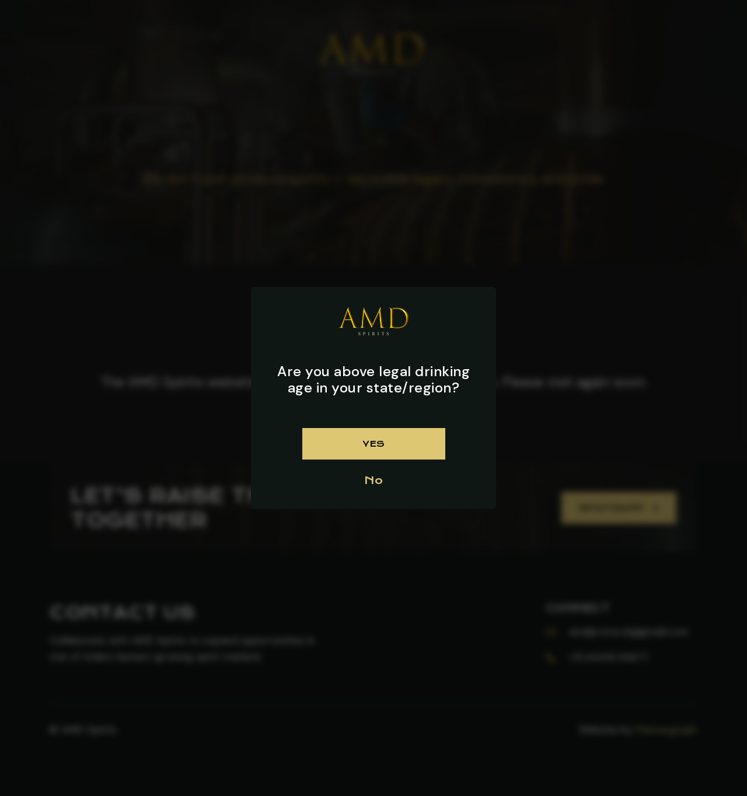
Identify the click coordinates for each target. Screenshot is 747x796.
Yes (373, 444)
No (373, 480)
